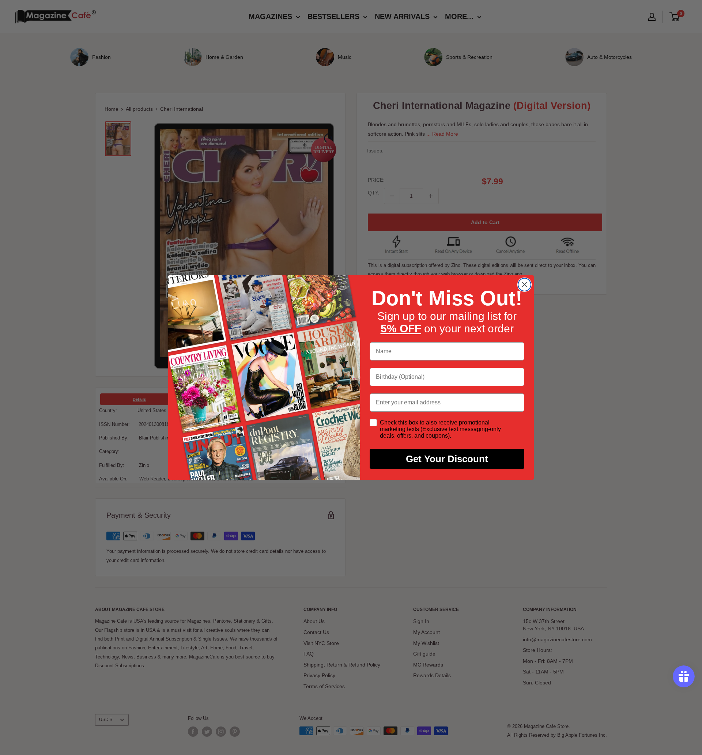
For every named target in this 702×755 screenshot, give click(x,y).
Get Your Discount (447, 458)
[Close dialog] (524, 284)
